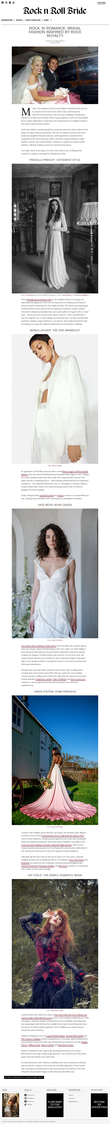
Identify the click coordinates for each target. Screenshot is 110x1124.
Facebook (30, 1095)
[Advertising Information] (99, 1105)
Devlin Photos (30, 295)
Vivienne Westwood (29, 866)
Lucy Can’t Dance (57, 827)
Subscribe (101, 3)
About (71, 1095)
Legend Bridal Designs (55, 1036)
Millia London (34, 1045)
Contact (71, 1098)
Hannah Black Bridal (74, 1036)
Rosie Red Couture (57, 1010)
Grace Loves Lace (78, 679)
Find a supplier (33, 20)
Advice (19, 20)
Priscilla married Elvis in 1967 (39, 299)
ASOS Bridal (67, 295)
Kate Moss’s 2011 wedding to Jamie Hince (38, 646)
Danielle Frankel (46, 495)
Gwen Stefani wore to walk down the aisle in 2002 (63, 835)
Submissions (73, 1101)
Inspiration (7, 20)
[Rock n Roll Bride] (55, 10)
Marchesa (63, 866)
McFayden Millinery (82, 295)
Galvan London (57, 466)
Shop (46, 20)
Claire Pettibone (57, 640)
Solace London (47, 1045)
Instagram (30, 1098)
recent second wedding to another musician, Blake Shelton (46, 845)
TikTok (29, 1104)
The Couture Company (31, 1039)
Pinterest (30, 1101)
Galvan (60, 495)
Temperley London (44, 679)
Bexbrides (25, 863)
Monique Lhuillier (46, 866)
